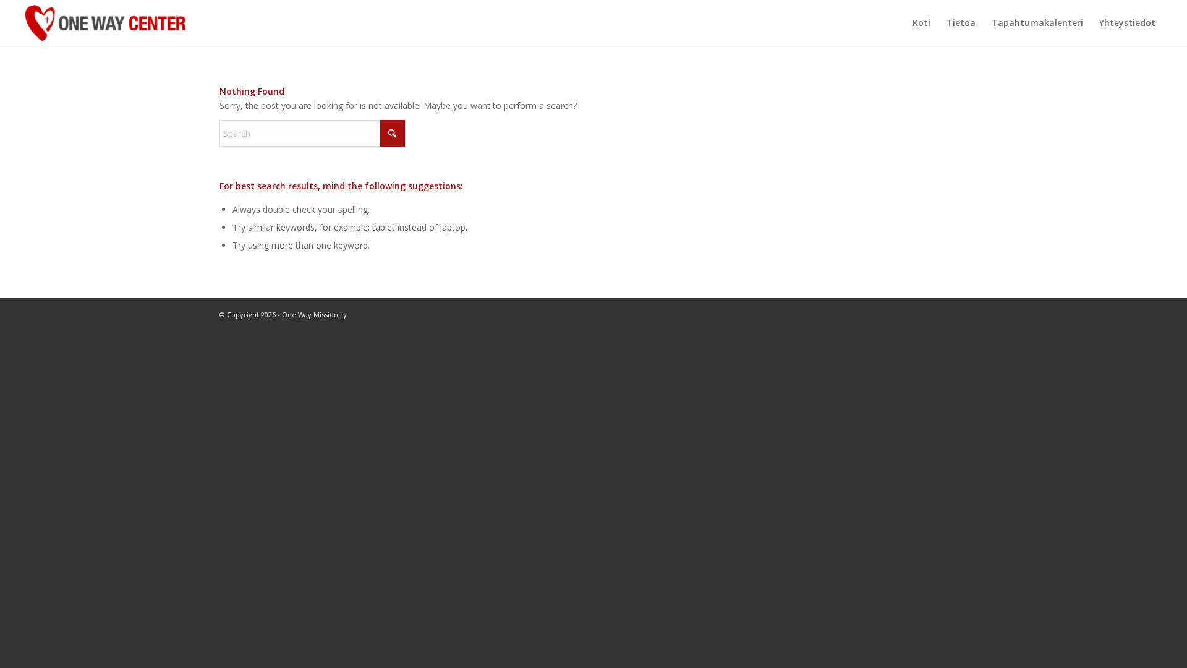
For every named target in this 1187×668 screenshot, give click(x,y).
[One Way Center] (105, 23)
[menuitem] (921, 23)
